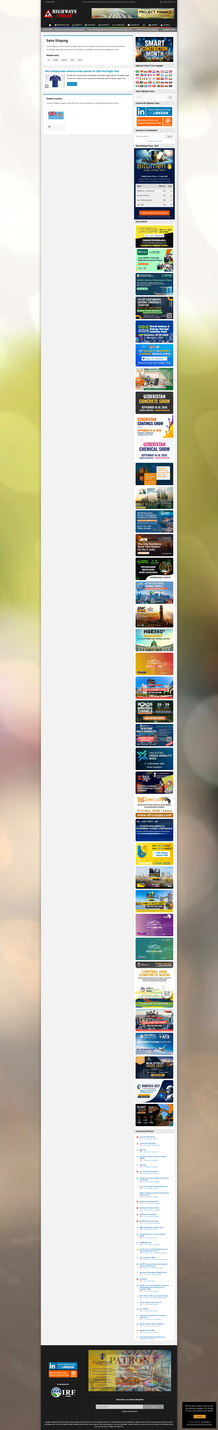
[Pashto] (142, 82)
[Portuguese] (150, 82)
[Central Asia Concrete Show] (154, 973)
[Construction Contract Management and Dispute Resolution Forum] (154, 497)
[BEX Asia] (154, 260)
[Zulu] (171, 86)
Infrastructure (63, 25)
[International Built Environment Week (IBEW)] (154, 284)
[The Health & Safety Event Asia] (154, 782)
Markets (78, 25)
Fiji (49, 60)
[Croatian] (154, 71)
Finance (154, 25)
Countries (91, 25)
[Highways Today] (60, 13)
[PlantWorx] (154, 1115)
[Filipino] (142, 75)
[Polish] (146, 82)
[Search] (170, 97)
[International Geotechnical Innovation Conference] (154, 616)
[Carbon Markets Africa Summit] (154, 569)
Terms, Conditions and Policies (112, 1427)
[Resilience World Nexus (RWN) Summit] (154, 545)
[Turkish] (154, 86)
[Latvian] (162, 78)
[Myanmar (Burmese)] (171, 78)
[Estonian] (138, 75)
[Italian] (146, 78)
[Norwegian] (138, 82)
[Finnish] (146, 75)
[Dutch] (167, 71)
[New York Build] (154, 1020)
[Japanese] (150, 78)
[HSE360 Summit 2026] (154, 640)
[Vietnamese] (162, 86)
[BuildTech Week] (154, 1067)
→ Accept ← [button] (199, 1416)
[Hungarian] (171, 75)
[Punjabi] (154, 82)
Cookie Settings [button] (194, 1422)
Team (80, 60)
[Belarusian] (142, 71)
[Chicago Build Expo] (154, 687)
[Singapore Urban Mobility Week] (154, 759)
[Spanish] (138, 86)
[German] (158, 75)
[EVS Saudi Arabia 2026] (154, 949)
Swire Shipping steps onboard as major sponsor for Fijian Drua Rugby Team (82, 71)
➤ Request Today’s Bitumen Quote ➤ (154, 213)
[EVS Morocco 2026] (154, 664)
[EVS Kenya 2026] (154, 925)
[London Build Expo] (154, 901)
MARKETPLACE (169, 30)
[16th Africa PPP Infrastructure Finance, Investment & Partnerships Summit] (154, 806)
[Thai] (150, 86)
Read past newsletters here (154, 141)
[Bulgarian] (146, 71)
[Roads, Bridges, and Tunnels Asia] (154, 711)
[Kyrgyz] (158, 78)
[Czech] (158, 71)
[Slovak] (167, 82)
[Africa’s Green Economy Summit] (154, 996)
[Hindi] (167, 75)
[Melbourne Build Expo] (154, 877)
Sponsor (64, 60)
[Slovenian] (171, 82)
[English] (171, 71)
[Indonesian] (138, 78)
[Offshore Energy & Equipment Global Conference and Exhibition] (154, 830)
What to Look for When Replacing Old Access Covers (81, 29)
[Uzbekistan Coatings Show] (154, 426)
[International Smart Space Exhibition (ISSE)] (154, 474)
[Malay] (167, 78)
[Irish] (142, 78)
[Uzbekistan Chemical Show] (154, 450)
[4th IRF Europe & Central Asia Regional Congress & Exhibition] (154, 521)
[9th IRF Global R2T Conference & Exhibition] (154, 735)
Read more (71, 84)
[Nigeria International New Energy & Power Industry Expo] (154, 379)
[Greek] (162, 75)
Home (50, 25)
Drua (72, 60)
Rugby (56, 60)
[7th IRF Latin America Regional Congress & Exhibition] (154, 308)
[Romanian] (158, 82)
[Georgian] (154, 75)
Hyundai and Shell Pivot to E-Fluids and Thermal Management (120, 29)
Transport (135, 25)
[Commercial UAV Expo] (154, 236)
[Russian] (162, 82)
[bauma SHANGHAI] (154, 854)
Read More (206, 1422)
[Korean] (154, 78)
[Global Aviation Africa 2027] (154, 1044)
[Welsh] (167, 86)
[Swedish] (146, 86)
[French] (150, 75)
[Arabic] (138, 71)
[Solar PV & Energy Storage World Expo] (154, 355)
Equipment (105, 25)
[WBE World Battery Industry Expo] (154, 331)
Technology (120, 25)
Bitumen (166, 25)
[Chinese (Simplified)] (150, 71)
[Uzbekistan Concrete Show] (154, 403)
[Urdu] (158, 86)
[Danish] (162, 71)
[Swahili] (142, 86)
